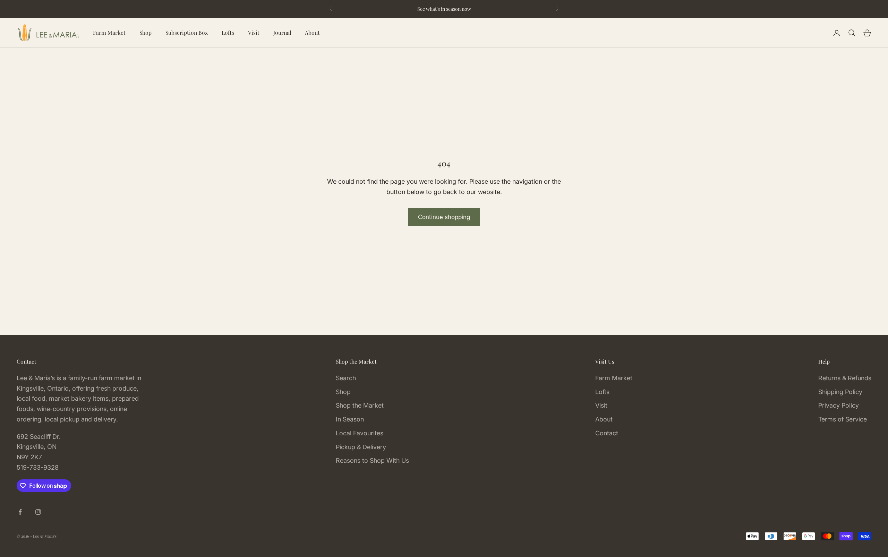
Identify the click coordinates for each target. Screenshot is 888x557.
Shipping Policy (840, 391)
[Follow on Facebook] (20, 511)
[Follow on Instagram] (38, 511)
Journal (282, 32)
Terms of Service (842, 419)
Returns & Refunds (844, 378)
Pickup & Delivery (361, 447)
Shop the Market (360, 405)
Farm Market (109, 32)
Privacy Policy (838, 405)
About (312, 32)
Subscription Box (186, 32)
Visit (253, 32)
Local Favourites (359, 433)
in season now (456, 9)
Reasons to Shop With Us (372, 460)
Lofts (228, 32)
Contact (606, 433)
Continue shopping (444, 217)
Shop (145, 32)
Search (346, 378)
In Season (350, 419)
